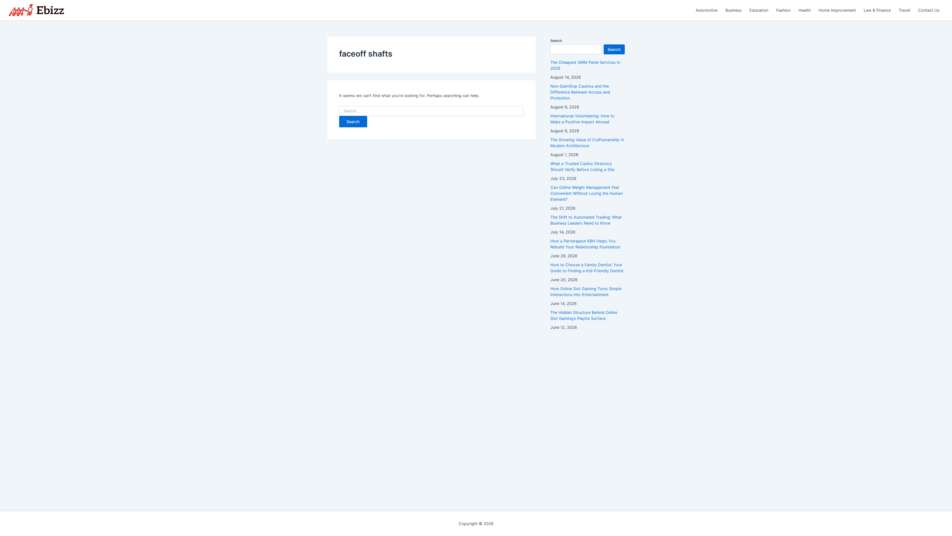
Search (556, 40)
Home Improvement (837, 10)
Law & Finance (877, 10)
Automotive (706, 10)
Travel (904, 10)
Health (805, 10)
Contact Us (928, 10)
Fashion (783, 10)
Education (758, 10)
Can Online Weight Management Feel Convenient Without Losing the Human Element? (586, 193)
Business (733, 10)
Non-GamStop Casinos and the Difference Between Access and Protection (580, 92)
